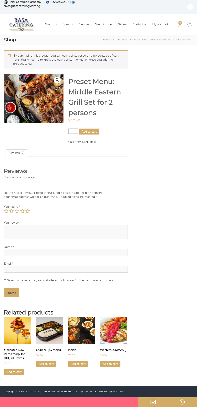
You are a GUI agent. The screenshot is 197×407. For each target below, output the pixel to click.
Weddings (102, 24)
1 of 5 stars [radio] (6, 211)
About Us (50, 24)
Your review (12, 222)
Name (9, 247)
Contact (138, 24)
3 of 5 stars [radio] (17, 211)
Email (8, 263)
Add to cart (89, 131)
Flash (76, 391)
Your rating (12, 206)
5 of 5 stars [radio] (27, 211)
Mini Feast (121, 39)
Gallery (122, 24)
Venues (84, 24)
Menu (67, 24)
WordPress (118, 391)
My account (160, 24)
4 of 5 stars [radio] (22, 211)
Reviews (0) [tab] (16, 153)
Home (106, 39)
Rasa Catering (33, 391)
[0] (177, 24)
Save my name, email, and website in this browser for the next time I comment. (60, 280)
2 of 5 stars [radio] (11, 211)
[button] (57, 80)
